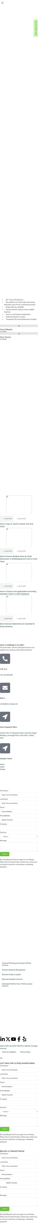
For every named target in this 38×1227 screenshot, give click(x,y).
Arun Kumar (5, 337)
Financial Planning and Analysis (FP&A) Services (16, 964)
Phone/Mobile (5, 816)
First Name (4, 791)
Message (3, 840)
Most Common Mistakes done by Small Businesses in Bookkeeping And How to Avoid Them (18, 558)
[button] (34, 2)
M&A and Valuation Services (12, 979)
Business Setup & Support (11, 974)
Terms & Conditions (9, 1052)
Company (3, 824)
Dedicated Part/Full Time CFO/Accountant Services (17, 985)
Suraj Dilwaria (6, 329)
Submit (4, 854)
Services (3, 832)
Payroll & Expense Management (13, 970)
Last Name (4, 799)
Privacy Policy (25, 1052)
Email (2, 807)
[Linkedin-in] (2, 1039)
